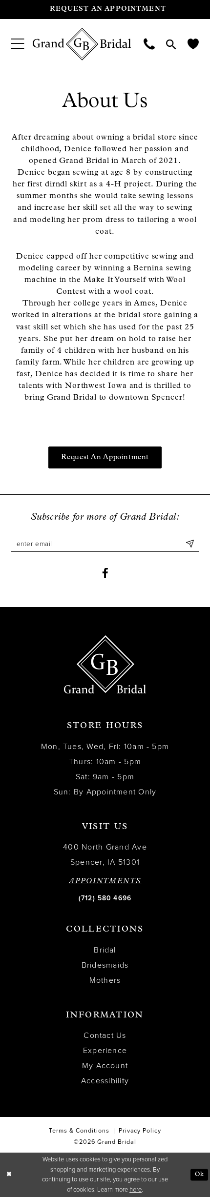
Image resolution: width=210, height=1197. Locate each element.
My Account (105, 1066)
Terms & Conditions (79, 1131)
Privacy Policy (140, 1131)
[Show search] (171, 44)
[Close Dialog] (9, 1175)
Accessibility (105, 1081)
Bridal (105, 950)
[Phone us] (149, 44)
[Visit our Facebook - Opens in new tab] (105, 573)
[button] (17, 44)
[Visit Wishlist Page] (193, 44)
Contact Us (105, 1035)
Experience (105, 1050)
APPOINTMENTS (105, 881)
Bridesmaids (105, 965)
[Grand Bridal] (82, 44)
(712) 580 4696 (105, 898)
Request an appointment (105, 457)
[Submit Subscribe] (190, 544)
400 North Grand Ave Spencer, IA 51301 (105, 854)
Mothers (105, 980)
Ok (199, 1174)
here (135, 1190)
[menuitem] (17, 44)
